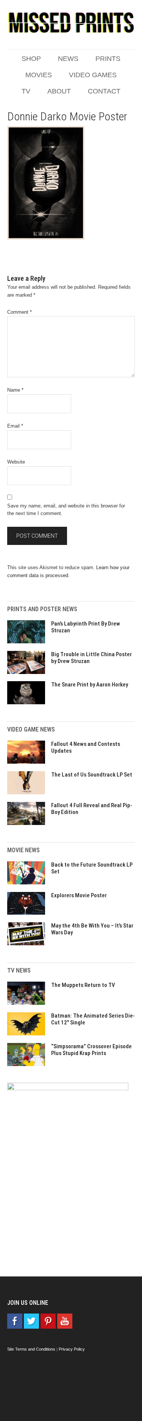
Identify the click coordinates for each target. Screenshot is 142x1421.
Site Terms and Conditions (31, 1349)
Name (15, 390)
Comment (19, 312)
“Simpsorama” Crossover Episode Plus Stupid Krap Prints (91, 1050)
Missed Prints (71, 23)
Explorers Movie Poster (79, 895)
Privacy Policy (72, 1349)
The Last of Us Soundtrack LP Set (91, 774)
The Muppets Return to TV (83, 985)
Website (16, 462)
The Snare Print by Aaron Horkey (89, 684)
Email (15, 426)
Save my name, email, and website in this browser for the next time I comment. (66, 510)
